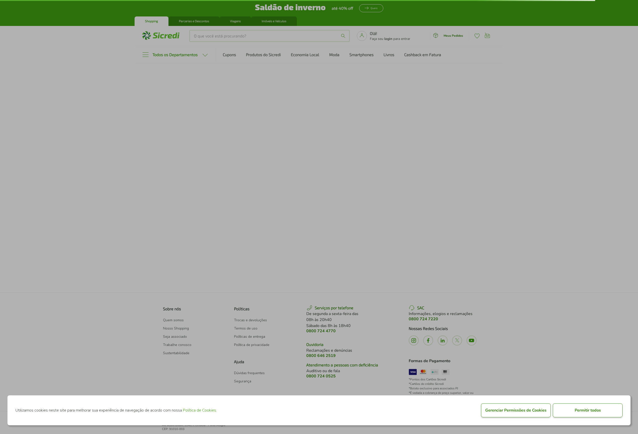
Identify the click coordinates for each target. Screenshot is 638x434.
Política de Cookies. (200, 410)
